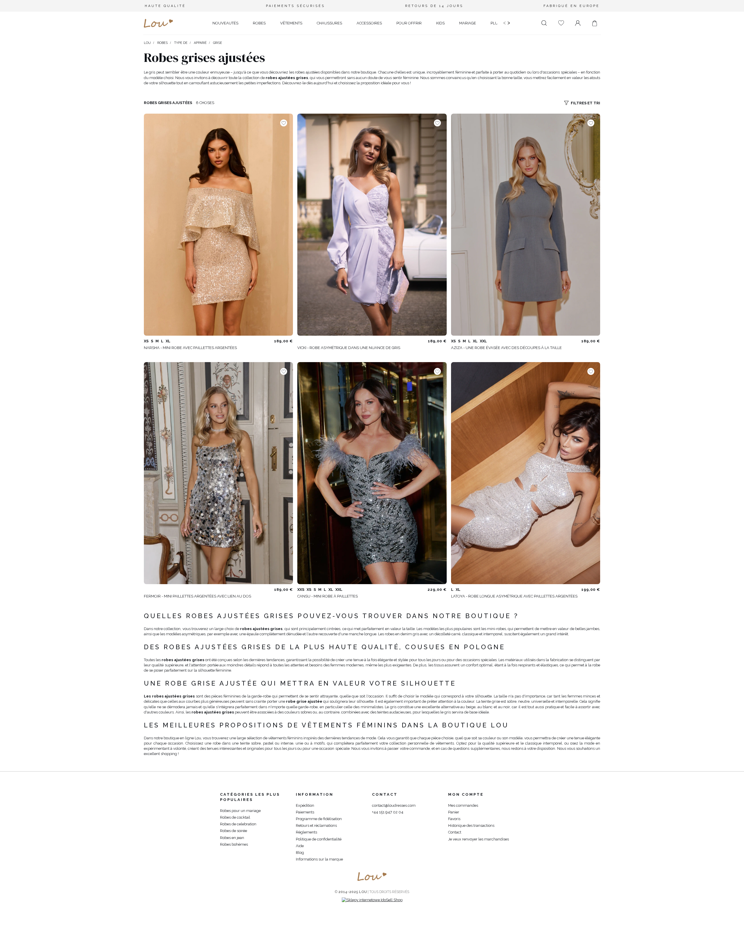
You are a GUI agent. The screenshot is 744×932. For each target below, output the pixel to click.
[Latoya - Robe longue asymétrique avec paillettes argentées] (525, 473)
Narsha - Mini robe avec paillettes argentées (190, 348)
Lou (147, 43)
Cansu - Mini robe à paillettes (327, 596)
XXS (300, 589)
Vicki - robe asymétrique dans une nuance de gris (348, 348)
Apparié (200, 43)
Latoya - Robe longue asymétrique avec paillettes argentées (514, 596)
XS (146, 341)
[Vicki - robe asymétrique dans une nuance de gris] (371, 225)
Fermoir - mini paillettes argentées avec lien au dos (197, 596)
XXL (483, 341)
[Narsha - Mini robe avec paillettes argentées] (218, 225)
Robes (162, 43)
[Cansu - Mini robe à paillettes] (371, 473)
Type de (180, 43)
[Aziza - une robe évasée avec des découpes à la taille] (525, 225)
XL (168, 341)
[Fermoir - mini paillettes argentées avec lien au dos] (218, 473)
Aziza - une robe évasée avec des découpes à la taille (506, 348)
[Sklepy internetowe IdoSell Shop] (372, 900)
